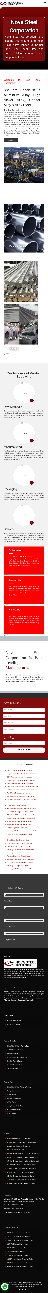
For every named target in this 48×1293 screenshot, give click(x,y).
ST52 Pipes (11, 1102)
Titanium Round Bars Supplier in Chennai (20, 859)
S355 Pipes (11, 1095)
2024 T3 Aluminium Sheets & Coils (20, 1240)
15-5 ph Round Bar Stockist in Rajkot (20, 1176)
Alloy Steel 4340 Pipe (15, 1106)
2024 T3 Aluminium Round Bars (18, 1237)
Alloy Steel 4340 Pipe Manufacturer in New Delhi (22, 786)
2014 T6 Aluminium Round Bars (18, 1233)
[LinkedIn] (25, 1290)
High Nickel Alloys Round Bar (18, 1046)
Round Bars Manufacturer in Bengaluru (21, 1142)
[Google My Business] (28, 1290)
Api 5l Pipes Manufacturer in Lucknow (19, 793)
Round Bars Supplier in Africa (16, 805)
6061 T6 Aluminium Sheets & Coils (20, 1267)
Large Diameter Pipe (14, 1091)
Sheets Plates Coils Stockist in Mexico (21, 1168)
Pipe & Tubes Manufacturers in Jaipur (21, 1183)
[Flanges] (24, 354)
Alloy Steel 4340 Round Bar (17, 1057)
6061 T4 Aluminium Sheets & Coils (20, 1259)
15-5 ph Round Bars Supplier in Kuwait (19, 824)
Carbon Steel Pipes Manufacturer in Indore (20, 790)
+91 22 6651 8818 (17, 1208)
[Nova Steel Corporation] (11, 3)
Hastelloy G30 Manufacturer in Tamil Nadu (20, 850)
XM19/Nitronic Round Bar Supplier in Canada (21, 808)
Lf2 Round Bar (12, 1053)
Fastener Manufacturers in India (18, 1138)
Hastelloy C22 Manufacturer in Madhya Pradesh (22, 831)
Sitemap (31, 1286)
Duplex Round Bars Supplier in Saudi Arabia (21, 818)
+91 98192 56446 (17, 1205)
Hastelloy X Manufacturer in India (18, 853)
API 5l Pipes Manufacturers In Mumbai (21, 1180)
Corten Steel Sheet (14, 1020)
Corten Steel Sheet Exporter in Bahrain (19, 843)
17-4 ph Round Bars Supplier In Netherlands (23, 1161)
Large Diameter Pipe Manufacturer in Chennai (21, 774)
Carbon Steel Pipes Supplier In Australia (21, 1165)
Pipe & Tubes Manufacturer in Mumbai (19, 770)
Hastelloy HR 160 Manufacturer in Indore (20, 862)
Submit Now (24, 749)
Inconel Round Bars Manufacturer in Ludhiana (22, 799)
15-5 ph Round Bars (14, 1069)
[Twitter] (22, 1290)
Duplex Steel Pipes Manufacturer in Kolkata (21, 780)
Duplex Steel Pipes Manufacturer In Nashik (23, 1153)
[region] (24, 38)
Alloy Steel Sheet (13, 1024)
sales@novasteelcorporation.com (19, 1212)
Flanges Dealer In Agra (15, 1150)
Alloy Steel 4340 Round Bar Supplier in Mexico (22, 815)
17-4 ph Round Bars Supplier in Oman (19, 821)
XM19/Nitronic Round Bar (16, 1050)
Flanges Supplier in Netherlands (17, 828)
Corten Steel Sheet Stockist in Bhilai (20, 1172)
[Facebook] (19, 1290)
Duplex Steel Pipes (14, 1098)
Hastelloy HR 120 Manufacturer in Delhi (19, 834)
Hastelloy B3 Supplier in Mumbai (17, 866)
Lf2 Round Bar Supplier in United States (20, 812)
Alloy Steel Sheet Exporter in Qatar (18, 846)
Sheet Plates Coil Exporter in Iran (18, 840)
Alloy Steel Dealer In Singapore (18, 1146)
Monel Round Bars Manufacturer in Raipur (20, 796)
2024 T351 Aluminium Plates (17, 1244)
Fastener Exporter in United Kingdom (19, 856)
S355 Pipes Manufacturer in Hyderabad (19, 777)
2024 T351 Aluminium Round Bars (19, 1248)
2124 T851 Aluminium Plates (17, 1255)
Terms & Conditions (20, 1286)
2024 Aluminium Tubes (15, 1252)
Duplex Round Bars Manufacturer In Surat (22, 1157)
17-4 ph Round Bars (14, 1065)
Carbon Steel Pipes (14, 1110)
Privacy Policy (39, 1284)
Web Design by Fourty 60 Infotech (22, 1284)
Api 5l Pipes (11, 1113)
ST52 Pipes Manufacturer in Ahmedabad (20, 783)
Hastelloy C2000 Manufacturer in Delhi (19, 869)
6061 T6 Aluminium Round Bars (18, 1263)
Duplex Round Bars (14, 1061)
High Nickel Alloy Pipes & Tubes (19, 1087)
